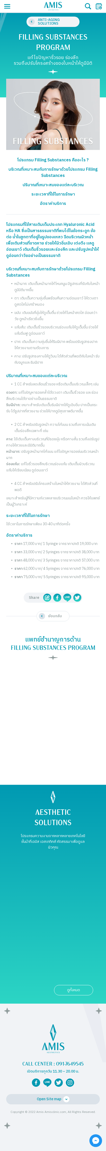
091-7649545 (70, 1064)
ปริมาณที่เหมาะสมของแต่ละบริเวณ (53, 185)
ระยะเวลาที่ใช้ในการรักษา (53, 194)
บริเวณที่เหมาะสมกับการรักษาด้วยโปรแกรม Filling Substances (53, 173)
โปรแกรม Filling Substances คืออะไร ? (53, 160)
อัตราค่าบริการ (53, 204)
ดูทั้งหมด (73, 990)
